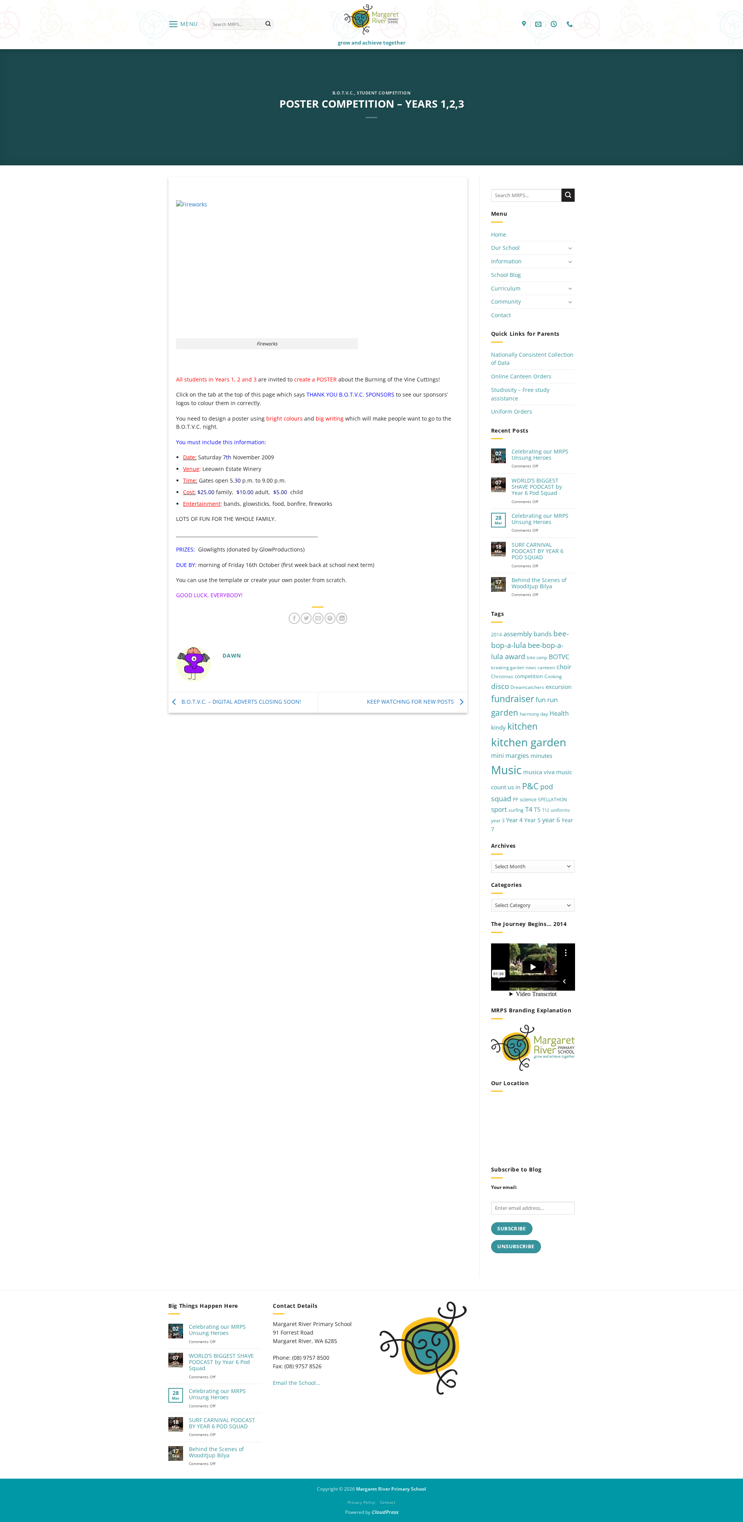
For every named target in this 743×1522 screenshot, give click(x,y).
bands (543, 634)
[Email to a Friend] (318, 618)
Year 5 (532, 820)
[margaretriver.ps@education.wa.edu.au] (539, 24)
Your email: (504, 1187)
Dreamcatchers (527, 687)
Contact (501, 315)
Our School (505, 247)
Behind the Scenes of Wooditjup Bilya (539, 583)
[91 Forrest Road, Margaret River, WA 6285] (525, 24)
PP (515, 799)
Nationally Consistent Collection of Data (532, 359)
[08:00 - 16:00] (555, 24)
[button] (183, 24)
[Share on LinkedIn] (341, 618)
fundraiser (512, 699)
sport (499, 809)
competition (529, 676)
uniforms (560, 810)
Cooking (553, 676)
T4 (528, 809)
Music (506, 770)
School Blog (506, 274)
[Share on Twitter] (306, 618)
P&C (530, 786)
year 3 (498, 820)
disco (500, 686)
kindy (498, 727)
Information (506, 261)
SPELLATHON (552, 799)
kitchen (522, 726)
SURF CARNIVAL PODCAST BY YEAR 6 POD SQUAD (537, 551)
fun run (547, 699)
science (528, 799)
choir (564, 667)
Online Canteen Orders (521, 376)
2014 (496, 634)
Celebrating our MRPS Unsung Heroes (540, 454)
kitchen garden (528, 742)
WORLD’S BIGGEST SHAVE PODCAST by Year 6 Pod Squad (537, 487)
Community (506, 301)
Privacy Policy (361, 1502)
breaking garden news (513, 667)
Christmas (502, 676)
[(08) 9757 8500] (571, 24)
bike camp (537, 657)
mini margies (510, 755)
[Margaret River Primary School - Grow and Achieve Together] (371, 19)
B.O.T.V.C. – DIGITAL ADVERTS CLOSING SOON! (240, 701)
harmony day (534, 714)
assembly (517, 633)
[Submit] (268, 24)
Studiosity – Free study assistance (520, 394)
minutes (541, 755)
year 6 (551, 819)
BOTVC (559, 656)
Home (498, 234)
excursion (559, 687)
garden (504, 712)
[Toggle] (570, 248)
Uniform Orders (511, 411)
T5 (537, 809)
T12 (545, 810)
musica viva (539, 772)
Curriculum (505, 288)
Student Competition (384, 93)
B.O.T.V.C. (343, 93)
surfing (516, 810)
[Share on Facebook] (294, 618)
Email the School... (296, 1382)
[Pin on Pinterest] (330, 618)
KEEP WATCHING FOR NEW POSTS (411, 701)
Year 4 (514, 820)
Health (559, 713)
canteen (546, 667)
